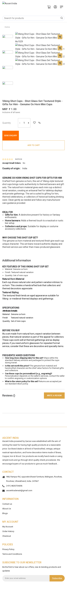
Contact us (7, 504)
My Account (7, 526)
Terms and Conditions (12, 554)
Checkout (6, 536)
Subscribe (57, 578)
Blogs (5, 513)
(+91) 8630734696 (14, 486)
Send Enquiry (10, 135)
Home (7, 27)
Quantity (6, 123)
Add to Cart (33, 145)
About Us (6, 508)
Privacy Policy (8, 549)
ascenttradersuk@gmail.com (19, 490)
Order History (8, 531)
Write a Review (54, 395)
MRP (5, 109)
